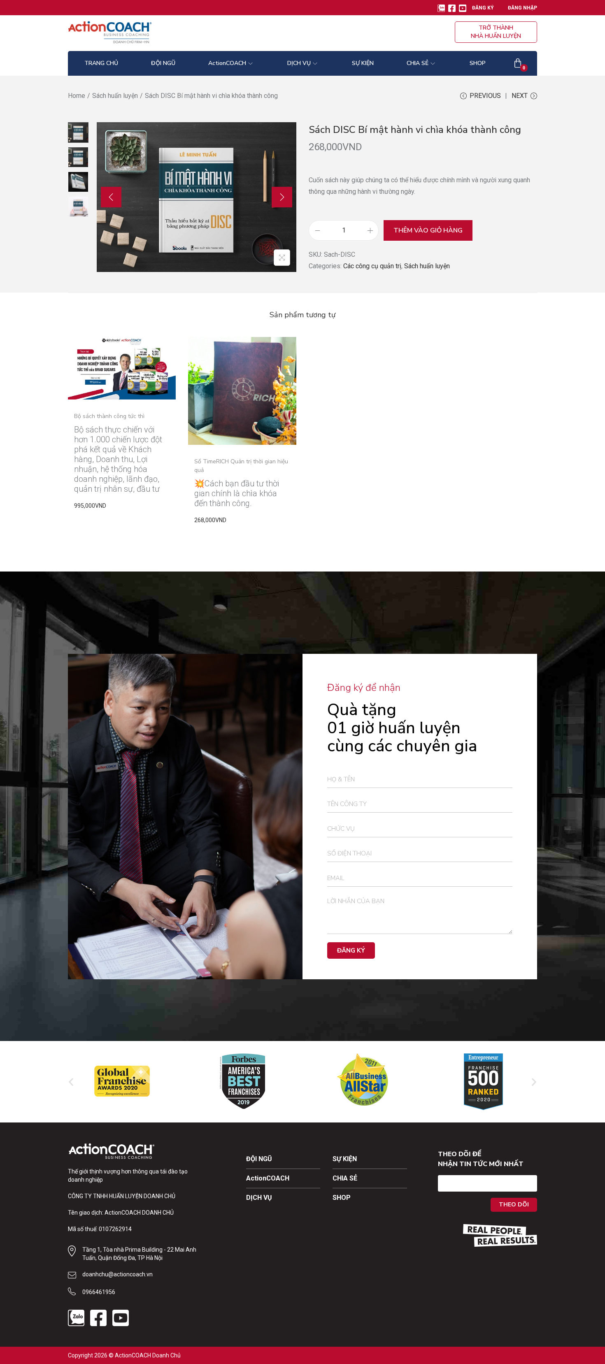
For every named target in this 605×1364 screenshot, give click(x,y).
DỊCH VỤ (259, 1197)
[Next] (282, 197)
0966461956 (98, 1292)
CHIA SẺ (345, 1178)
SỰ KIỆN (345, 1159)
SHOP (342, 1197)
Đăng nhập (522, 8)
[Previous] (111, 197)
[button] (71, 1082)
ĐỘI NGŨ (259, 1159)
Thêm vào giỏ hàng (428, 230)
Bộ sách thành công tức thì (109, 416)
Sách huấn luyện (115, 96)
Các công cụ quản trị (372, 266)
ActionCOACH (267, 1178)
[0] (518, 63)
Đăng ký (483, 8)
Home (76, 96)
